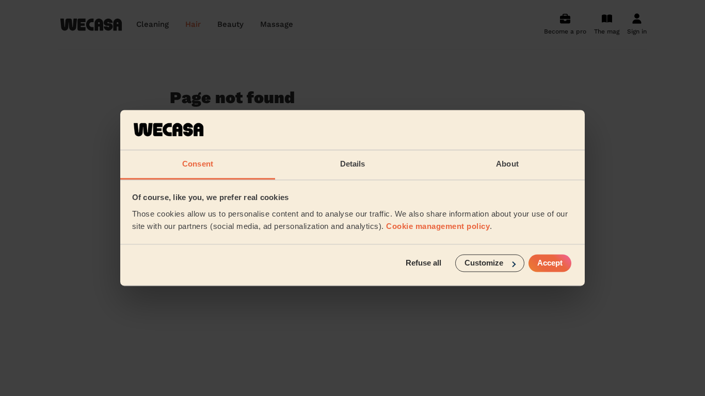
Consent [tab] (197, 163)
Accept (550, 263)
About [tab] (507, 163)
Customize (483, 263)
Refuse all (423, 263)
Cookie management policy (438, 226)
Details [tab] (352, 163)
